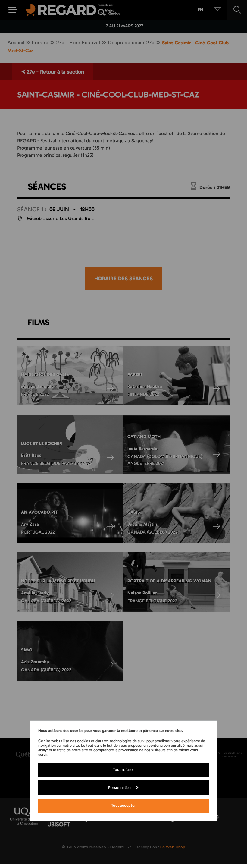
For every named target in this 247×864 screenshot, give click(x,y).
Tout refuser (123, 769)
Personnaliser (120, 787)
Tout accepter (123, 805)
